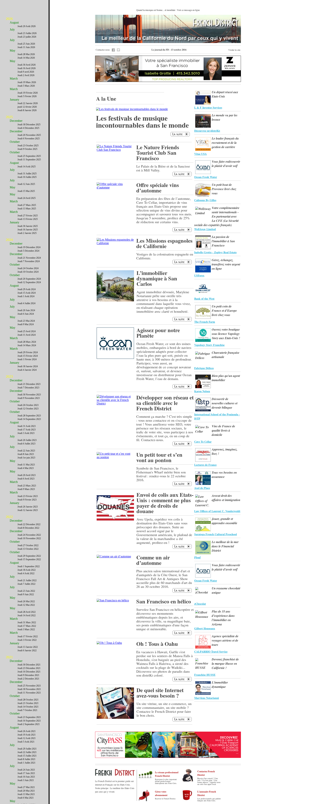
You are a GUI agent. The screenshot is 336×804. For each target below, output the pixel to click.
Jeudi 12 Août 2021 (27, 738)
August (14, 22)
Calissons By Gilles (205, 200)
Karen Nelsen (202, 391)
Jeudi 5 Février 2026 (27, 96)
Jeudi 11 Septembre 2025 (29, 159)
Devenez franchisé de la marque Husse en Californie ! (225, 663)
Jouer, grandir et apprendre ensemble (224, 521)
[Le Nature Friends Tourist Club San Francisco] (115, 149)
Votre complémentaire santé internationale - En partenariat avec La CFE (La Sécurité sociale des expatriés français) (216, 216)
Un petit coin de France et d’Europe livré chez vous (224, 310)
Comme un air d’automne (153, 560)
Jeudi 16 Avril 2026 (27, 68)
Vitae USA (200, 154)
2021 (9, 657)
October (15, 141)
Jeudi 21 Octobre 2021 (28, 703)
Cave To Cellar (203, 442)
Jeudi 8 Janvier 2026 (27, 110)
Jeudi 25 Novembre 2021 (29, 685)
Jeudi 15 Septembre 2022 (29, 559)
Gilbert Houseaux (204, 628)
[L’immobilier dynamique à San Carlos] (115, 300)
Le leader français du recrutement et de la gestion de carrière (225, 142)
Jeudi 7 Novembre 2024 (29, 261)
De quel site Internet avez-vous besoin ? (160, 693)
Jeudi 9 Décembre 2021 (28, 675)
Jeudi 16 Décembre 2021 (29, 671)
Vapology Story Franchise (209, 345)
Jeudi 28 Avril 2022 (27, 612)
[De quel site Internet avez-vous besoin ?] (115, 717)
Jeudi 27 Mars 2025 (27, 205)
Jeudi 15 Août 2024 (27, 292)
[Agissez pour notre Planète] (115, 357)
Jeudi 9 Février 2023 (27, 499)
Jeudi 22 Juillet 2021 (27, 752)
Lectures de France (205, 465)
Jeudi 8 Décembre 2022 (28, 528)
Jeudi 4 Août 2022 (26, 573)
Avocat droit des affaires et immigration (226, 497)
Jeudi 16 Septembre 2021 (29, 720)
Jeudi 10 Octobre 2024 (28, 271)
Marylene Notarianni (206, 698)
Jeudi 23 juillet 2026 (27, 36)
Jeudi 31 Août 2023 (27, 426)
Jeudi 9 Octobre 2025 (27, 149)
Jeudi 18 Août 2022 (27, 570)
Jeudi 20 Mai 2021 (26, 790)
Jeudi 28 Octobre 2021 (28, 699)
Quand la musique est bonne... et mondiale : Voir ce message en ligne (168, 9)
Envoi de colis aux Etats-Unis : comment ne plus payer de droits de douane (164, 503)
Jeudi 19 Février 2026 (28, 92)
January (14, 99)
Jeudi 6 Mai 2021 (26, 797)
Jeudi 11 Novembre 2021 (29, 692)
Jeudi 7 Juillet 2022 (26, 584)
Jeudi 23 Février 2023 (28, 496)
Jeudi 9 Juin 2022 (26, 594)
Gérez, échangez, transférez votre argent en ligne (226, 264)
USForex (199, 275)
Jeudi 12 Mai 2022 (26, 605)
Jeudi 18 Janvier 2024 (28, 366)
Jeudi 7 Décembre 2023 (28, 387)
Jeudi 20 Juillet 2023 (27, 440)
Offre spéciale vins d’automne (157, 187)
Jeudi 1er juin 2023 (26, 457)
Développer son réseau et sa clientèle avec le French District (165, 402)
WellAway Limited (205, 229)
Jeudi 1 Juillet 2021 (26, 762)
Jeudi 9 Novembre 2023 (29, 398)
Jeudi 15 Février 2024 (28, 356)
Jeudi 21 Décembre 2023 (29, 384)
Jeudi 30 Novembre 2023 (29, 394)
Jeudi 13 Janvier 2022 (28, 647)
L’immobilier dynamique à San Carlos (156, 278)
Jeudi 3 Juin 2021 (26, 780)
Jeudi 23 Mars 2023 (27, 485)
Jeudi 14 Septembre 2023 (29, 419)
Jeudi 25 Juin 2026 (26, 43)
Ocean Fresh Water (205, 177)
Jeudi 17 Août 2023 (27, 429)
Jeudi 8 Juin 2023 (26, 454)
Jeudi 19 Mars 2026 (27, 82)
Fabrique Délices (204, 368)
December (16, 120)
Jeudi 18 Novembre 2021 (29, 689)
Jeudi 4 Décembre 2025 (28, 128)
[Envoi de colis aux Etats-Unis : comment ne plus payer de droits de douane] (115, 522)
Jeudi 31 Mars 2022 (27, 622)
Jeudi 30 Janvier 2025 (28, 226)
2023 (9, 376)
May (12, 50)
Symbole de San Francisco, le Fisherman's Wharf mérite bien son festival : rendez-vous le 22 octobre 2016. (161, 474)
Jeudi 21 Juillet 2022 (27, 580)
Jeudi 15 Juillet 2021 (27, 755)
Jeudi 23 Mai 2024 (26, 320)
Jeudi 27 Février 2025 (28, 215)
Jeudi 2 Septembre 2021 (29, 724)
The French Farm (204, 322)
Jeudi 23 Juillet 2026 (27, 33)
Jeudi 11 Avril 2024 (27, 335)
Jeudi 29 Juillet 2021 (27, 748)
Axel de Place (202, 488)
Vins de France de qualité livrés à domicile (223, 430)
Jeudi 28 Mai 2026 (26, 54)
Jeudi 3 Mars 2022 (26, 629)
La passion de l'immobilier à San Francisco (223, 241)
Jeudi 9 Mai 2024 (26, 324)
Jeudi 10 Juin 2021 (26, 776)
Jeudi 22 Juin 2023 (26, 450)
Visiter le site (234, 49)
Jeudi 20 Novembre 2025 (29, 135)
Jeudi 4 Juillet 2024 (26, 303)
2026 (9, 19)
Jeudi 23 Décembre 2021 (29, 668)
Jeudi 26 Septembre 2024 (29, 278)
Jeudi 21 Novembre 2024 (29, 257)
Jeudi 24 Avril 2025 (27, 198)
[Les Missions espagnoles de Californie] (115, 243)
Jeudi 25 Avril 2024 (27, 331)
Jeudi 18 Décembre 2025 (29, 124)
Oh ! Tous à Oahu (157, 644)
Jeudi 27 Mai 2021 (26, 787)
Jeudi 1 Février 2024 (27, 359)
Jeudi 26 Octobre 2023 (28, 405)
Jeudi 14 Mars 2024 (27, 345)
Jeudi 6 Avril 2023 (26, 478)
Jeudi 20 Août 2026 (27, 26)
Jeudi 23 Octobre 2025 (28, 145)
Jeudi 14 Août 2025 (27, 166)
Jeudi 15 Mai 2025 (26, 191)
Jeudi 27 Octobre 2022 (28, 545)
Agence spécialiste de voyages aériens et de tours (225, 640)
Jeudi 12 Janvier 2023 (28, 510)
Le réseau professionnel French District (166, 774)
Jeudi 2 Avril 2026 (26, 75)
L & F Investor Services (208, 107)
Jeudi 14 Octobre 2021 (28, 706)
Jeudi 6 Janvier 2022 (27, 650)
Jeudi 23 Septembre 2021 (29, 717)
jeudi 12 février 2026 (27, 106)
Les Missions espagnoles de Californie (164, 243)
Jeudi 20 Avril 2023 (27, 475)
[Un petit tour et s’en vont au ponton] (115, 457)
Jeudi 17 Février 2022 (28, 636)
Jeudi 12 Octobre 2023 (28, 408)
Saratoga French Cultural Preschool (215, 534)
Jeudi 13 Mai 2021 (26, 794)
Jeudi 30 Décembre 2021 (29, 664)
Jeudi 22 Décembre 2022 (29, 524)
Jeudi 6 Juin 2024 (26, 313)
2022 (9, 517)
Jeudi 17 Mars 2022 (27, 626)
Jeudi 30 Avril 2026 (27, 64)
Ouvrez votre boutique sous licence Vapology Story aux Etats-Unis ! (226, 333)
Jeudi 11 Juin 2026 (26, 47)
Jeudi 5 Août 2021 (26, 741)
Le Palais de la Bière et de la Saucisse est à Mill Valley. (163, 168)
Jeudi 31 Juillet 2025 (27, 173)
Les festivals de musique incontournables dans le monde (142, 121)
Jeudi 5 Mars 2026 (26, 85)
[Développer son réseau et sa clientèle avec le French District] (115, 403)
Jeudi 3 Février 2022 (27, 640)
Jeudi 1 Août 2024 (26, 296)
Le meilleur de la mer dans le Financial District (225, 546)
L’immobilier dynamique (220, 684)
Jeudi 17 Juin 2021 (26, 773)
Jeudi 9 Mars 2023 (26, 489)
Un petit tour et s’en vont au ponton (159, 457)
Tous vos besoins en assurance (224, 474)
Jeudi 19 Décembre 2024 (29, 247)
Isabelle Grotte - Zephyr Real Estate (215, 252)
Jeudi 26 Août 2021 (27, 731)
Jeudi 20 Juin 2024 (26, 310)
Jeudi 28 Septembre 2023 (29, 415)
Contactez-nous (103, 49)
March (14, 78)
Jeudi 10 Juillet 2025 (27, 177)
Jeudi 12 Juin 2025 (26, 184)
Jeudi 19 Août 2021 (27, 734)
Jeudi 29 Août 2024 (27, 289)
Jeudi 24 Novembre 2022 (29, 535)
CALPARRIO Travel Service (211, 652)
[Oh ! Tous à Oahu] (109, 642)
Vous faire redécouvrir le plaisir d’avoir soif (226, 163)
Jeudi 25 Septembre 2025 (29, 156)
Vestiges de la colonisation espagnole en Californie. (164, 256)
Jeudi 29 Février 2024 (28, 352)
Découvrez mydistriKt (207, 131)
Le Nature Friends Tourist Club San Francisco (157, 152)
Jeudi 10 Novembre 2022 (29, 538)
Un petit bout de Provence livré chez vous (224, 189)
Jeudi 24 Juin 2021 (26, 769)
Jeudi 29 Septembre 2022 (29, 556)
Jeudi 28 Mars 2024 (27, 342)
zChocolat (200, 604)
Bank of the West (204, 299)
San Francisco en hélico (163, 601)
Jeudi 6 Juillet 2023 (26, 443)
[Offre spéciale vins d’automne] (115, 187)
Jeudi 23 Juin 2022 (26, 591)
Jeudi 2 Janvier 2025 (27, 233)
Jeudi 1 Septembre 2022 (29, 566)
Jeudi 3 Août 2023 (26, 433)
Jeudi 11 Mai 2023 (26, 464)
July (12, 29)
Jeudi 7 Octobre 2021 (27, 710)
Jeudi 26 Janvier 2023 (28, 506)
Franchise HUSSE (204, 675)
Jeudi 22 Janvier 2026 (28, 103)
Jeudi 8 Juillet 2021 (26, 759)
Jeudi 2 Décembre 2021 (28, 678)
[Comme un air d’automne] (114, 556)
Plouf (197, 557)
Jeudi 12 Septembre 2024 (29, 282)
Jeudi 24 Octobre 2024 (28, 268)
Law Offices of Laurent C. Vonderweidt (217, 511)
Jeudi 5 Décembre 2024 (28, 250)
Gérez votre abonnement (161, 793)
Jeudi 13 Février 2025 (28, 219)
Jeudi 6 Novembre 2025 (29, 138)
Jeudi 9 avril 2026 (26, 71)
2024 (9, 240)
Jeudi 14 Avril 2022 (27, 615)
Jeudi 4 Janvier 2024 (27, 370)
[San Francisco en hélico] (113, 600)
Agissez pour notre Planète (158, 333)
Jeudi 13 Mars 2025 (27, 208)
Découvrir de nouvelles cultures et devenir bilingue (224, 403)
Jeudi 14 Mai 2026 (26, 57)
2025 (9, 117)
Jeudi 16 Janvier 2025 (28, 229)
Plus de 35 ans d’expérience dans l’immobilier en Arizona (223, 617)
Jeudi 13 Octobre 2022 (28, 549)
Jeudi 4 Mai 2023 (26, 468)
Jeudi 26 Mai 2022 (26, 601)
